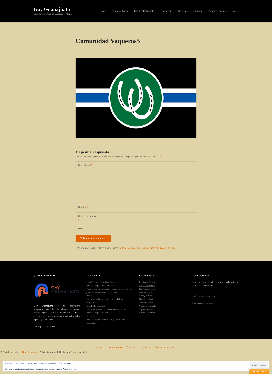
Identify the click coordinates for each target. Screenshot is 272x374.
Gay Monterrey (146, 302)
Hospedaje (166, 11)
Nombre (81, 207)
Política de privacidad (165, 347)
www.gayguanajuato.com (203, 303)
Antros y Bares (120, 11)
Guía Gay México (147, 285)
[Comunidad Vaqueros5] (136, 59)
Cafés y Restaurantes (144, 11)
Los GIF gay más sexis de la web (101, 282)
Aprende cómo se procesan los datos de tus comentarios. (147, 248)
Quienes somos (114, 347)
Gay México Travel (147, 289)
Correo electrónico (86, 218)
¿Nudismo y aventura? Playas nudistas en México (108, 309)
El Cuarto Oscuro (147, 282)
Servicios (182, 11)
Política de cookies (69, 369)
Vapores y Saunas (218, 11)
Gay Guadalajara (146, 299)
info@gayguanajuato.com (203, 296)
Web (80, 228)
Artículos (131, 347)
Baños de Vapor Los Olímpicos (100, 285)
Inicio (103, 11)
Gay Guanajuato (52, 9)
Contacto (90, 316)
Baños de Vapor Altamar (97, 312)
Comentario (83, 165)
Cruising (198, 11)
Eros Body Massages (95, 306)
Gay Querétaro (145, 295)
